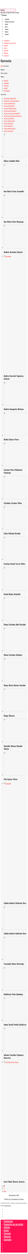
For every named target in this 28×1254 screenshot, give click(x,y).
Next (5, 1191)
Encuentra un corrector (9, 21)
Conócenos (7, 19)
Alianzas (6, 31)
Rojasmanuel (7, 1206)
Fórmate (6, 29)
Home (2, 66)
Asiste (6, 26)
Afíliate (6, 24)
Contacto (7, 34)
